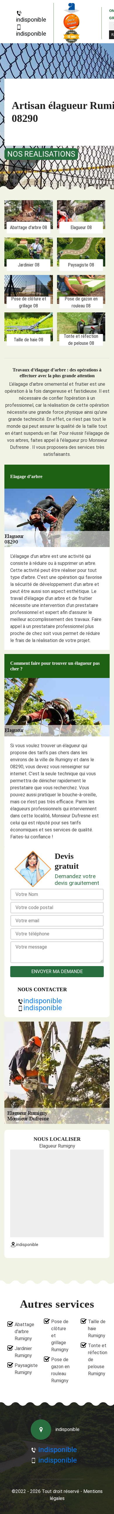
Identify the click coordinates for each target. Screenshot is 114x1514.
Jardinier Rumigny (23, 1352)
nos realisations (41, 154)
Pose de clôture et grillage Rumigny (59, 1335)
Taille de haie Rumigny (97, 1328)
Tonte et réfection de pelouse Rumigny (97, 1359)
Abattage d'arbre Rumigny (24, 1331)
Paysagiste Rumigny (24, 1369)
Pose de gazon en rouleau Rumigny (60, 1370)
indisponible (31, 19)
